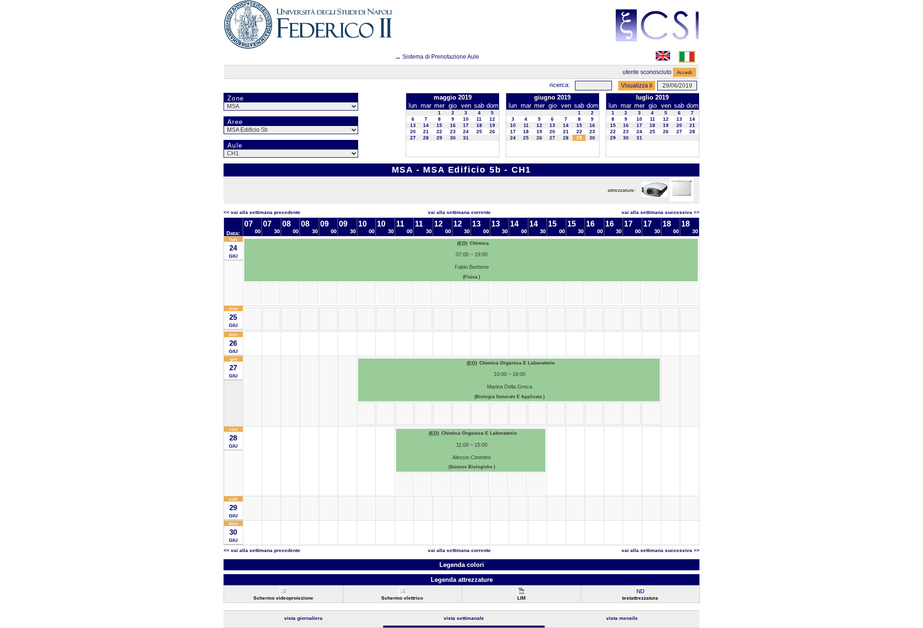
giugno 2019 (552, 97)
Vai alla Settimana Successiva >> (660, 212)
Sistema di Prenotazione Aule (440, 56)
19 (492, 125)
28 (426, 137)
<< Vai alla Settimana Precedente (262, 212)
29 (439, 137)
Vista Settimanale (464, 618)
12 (492, 119)
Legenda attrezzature (462, 579)
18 (479, 125)
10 (466, 119)
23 (453, 131)
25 (479, 131)
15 (439, 125)
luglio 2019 (652, 97)
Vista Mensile (622, 618)
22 (439, 131)
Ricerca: (559, 84)
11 (479, 119)
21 (426, 131)
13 (413, 125)
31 (466, 137)
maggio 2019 (453, 97)
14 (426, 125)
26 (492, 131)
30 (453, 137)
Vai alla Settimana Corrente (459, 212)
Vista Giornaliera (303, 618)
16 (453, 125)
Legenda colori (461, 564)
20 (413, 131)
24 (466, 131)
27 (413, 137)
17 (466, 125)
